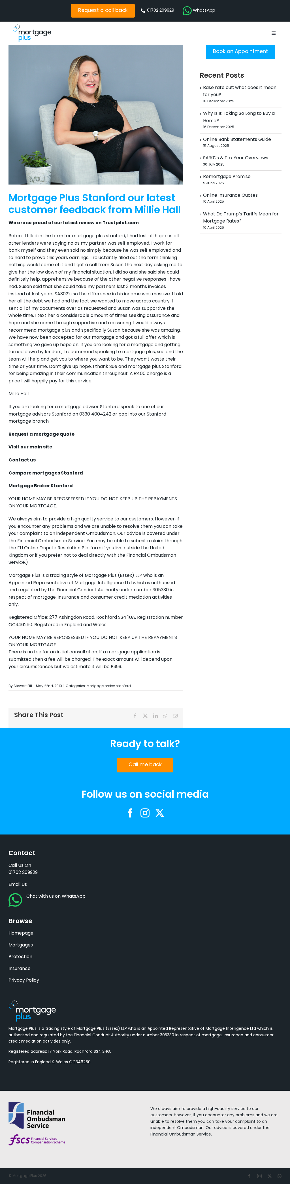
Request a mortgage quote (41, 434)
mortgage (103, 337)
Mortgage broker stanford (109, 686)
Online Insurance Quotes (230, 195)
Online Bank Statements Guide (237, 139)
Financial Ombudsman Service (51, 541)
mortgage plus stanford (98, 236)
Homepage (20, 933)
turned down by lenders (34, 352)
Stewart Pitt (23, 686)
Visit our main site (30, 447)
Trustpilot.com (121, 223)
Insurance (19, 969)
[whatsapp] (280, 1176)
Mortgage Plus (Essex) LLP (113, 575)
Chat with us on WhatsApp (56, 896)
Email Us (17, 884)
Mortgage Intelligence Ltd (103, 583)
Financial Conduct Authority (88, 590)
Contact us (22, 460)
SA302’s (63, 294)
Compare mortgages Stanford (45, 473)
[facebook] (130, 812)
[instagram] (145, 812)
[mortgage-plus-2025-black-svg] (31, 26)
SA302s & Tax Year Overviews (235, 158)
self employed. (134, 243)
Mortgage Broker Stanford (40, 486)
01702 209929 (23, 872)
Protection (20, 957)
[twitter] (159, 812)
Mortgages (20, 945)
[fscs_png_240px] (36, 1136)
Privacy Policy (23, 980)
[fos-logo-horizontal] (36, 1104)
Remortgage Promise (227, 177)
